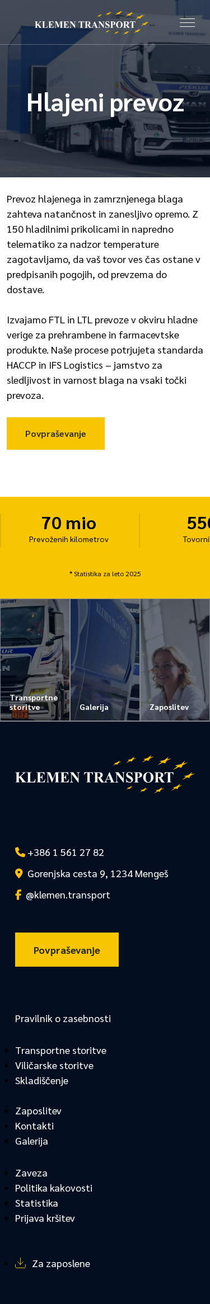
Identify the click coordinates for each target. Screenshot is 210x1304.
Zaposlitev (38, 1110)
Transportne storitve (60, 1049)
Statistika (36, 1202)
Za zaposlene (61, 1262)
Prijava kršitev (45, 1217)
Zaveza (31, 1172)
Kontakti (34, 1125)
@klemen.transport (65, 894)
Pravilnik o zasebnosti (63, 1017)
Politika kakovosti (53, 1187)
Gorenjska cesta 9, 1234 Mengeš (95, 873)
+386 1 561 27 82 (64, 851)
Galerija (31, 1140)
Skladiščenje (41, 1080)
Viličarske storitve (54, 1064)
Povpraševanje (55, 433)
